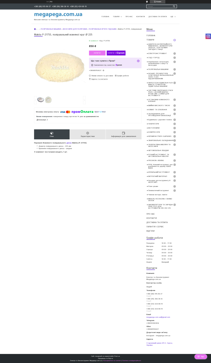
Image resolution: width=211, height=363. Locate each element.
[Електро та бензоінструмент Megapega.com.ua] (58, 15)
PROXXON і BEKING (156, 160)
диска (69, 143)
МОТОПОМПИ (153, 128)
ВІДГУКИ (150, 231)
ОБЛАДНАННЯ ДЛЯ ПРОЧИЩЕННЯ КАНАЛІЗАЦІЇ (159, 115)
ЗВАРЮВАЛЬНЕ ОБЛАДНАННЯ (160, 140)
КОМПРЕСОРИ (154, 132)
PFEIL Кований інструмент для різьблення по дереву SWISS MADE (160, 166)
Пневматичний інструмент (158, 190)
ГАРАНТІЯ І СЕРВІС (155, 226)
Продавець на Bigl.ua (105, 358)
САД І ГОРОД (153, 57)
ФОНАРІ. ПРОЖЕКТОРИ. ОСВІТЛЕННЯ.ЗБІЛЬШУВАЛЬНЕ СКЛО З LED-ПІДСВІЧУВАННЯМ (161, 76)
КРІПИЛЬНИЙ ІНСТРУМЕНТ (159, 172)
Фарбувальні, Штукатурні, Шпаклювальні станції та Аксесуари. (158, 63)
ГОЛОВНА (105, 17)
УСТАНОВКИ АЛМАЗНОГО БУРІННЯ (158, 100)
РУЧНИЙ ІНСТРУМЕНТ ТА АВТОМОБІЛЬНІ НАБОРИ (158, 155)
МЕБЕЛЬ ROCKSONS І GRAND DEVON (160, 200)
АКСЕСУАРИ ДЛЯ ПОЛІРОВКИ (75, 29)
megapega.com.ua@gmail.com (158, 317)
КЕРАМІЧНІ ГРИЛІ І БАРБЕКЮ (159, 136)
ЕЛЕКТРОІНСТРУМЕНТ (157, 53)
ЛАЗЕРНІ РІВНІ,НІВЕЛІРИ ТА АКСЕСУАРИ (159, 145)
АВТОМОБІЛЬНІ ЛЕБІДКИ (158, 150)
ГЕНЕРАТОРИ (153, 124)
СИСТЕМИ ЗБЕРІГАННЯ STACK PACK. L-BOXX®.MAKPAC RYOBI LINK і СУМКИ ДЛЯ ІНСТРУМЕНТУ (160, 93)
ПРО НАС (129, 17)
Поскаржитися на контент (112, 361)
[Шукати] (174, 6)
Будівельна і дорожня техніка (160, 119)
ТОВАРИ (116, 17)
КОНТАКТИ (140, 17)
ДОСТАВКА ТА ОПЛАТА (157, 17)
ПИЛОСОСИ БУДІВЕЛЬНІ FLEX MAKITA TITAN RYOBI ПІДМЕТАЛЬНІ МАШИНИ (160, 84)
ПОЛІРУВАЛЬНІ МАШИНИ (158, 69)
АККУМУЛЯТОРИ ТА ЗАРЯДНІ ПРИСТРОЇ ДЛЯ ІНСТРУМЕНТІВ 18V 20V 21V (160, 206)
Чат (202, 357)
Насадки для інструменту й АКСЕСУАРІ (159, 181)
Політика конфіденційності (131, 361)
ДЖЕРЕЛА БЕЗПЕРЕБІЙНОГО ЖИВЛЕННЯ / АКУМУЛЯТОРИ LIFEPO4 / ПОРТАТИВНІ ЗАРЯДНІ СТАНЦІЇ (160, 47)
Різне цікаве (153, 186)
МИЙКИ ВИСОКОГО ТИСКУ (159, 105)
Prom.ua (117, 356)
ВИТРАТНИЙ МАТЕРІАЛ (157, 176)
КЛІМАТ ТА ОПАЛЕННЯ (157, 109)
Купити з (112, 53)
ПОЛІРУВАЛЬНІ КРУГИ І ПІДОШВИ (102, 29)
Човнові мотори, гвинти (157, 194)
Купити (97, 53)
